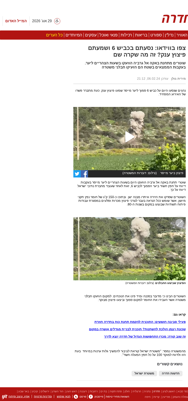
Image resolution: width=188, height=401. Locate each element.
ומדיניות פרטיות (43, 396)
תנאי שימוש (63, 396)
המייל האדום (16, 21)
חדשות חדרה (171, 373)
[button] (34, 258)
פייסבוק (98, 396)
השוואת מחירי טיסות (117, 396)
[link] (91, 397)
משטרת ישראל (144, 373)
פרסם (83, 396)
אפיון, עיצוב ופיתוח (19, 396)
